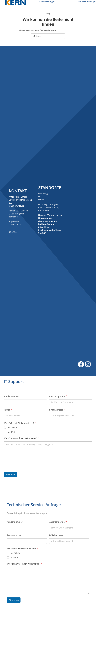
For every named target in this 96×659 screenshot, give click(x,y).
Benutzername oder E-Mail (39, 617)
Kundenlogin (90, 1)
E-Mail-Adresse (57, 410)
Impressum (14, 221)
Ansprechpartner (58, 396)
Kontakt (80, 1)
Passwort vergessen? (48, 650)
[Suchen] (34, 36)
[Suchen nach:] (48, 36)
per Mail (11, 432)
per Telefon (13, 427)
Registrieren (59, 642)
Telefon (8, 410)
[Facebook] (81, 364)
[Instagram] (88, 364)
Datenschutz (15, 224)
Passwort (31, 628)
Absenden (11, 474)
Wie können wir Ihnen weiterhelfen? (21, 438)
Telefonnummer (15, 535)
